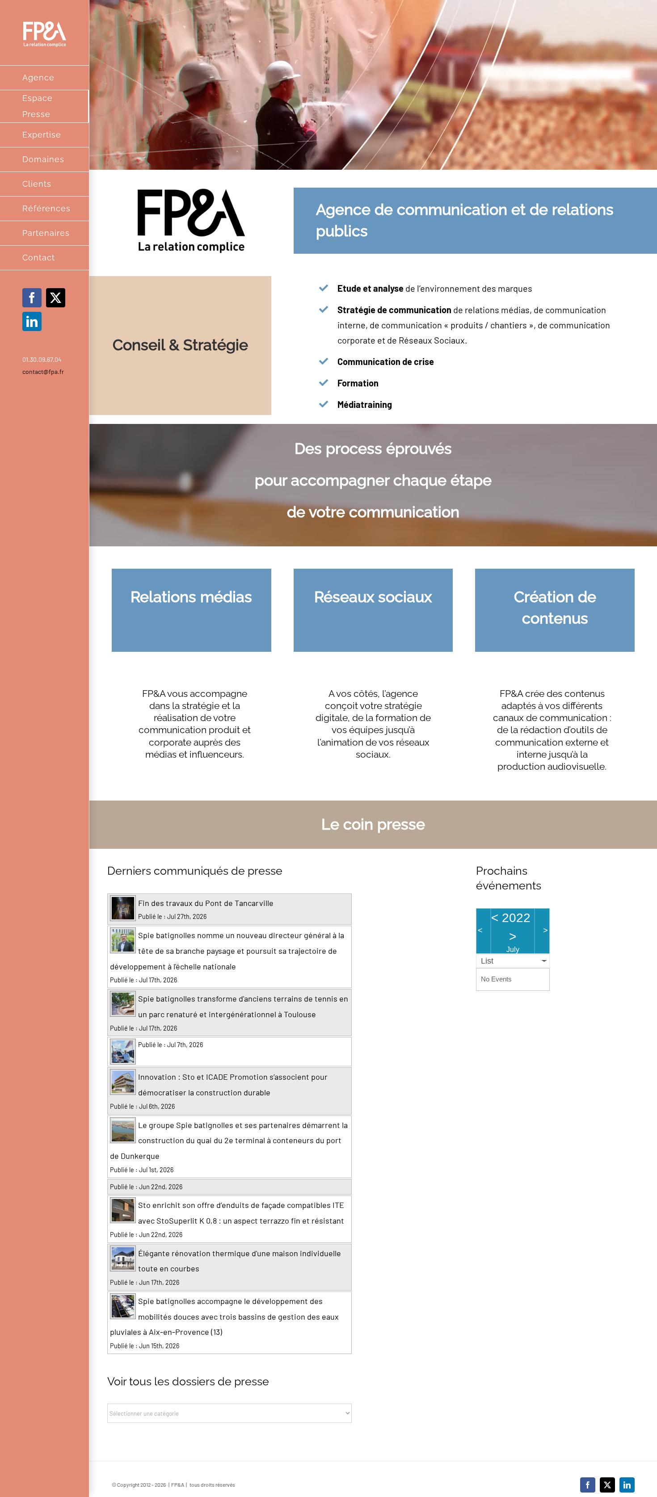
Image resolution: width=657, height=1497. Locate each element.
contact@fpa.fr (43, 371)
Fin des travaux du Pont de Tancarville (206, 903)
